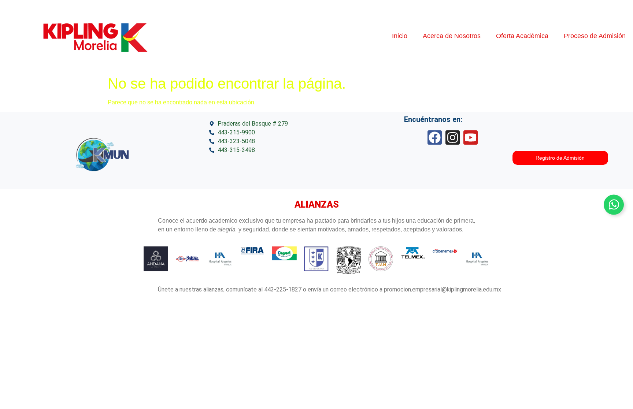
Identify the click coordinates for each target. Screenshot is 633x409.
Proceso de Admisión (595, 36)
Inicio (399, 36)
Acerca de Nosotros (452, 36)
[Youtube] (470, 137)
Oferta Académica (522, 36)
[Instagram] (452, 137)
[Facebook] (434, 137)
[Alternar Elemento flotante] (614, 204)
